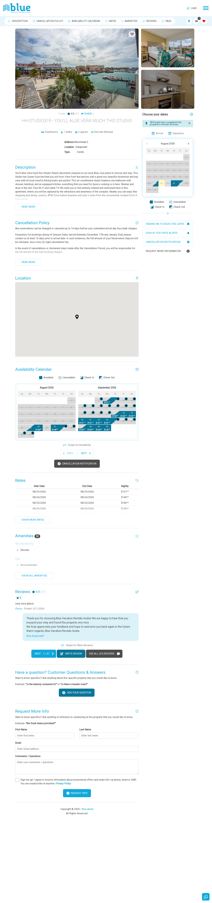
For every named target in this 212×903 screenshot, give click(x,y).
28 (180, 183)
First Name (21, 729)
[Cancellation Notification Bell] (65, 426)
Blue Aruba (87, 809)
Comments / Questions (28, 756)
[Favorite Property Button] (132, 34)
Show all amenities (34, 575)
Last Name (85, 729)
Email (18, 742)
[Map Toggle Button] (189, 21)
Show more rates (33, 519)
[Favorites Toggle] (204, 21)
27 (174, 183)
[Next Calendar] (188, 143)
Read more (28, 206)
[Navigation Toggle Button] (206, 8)
